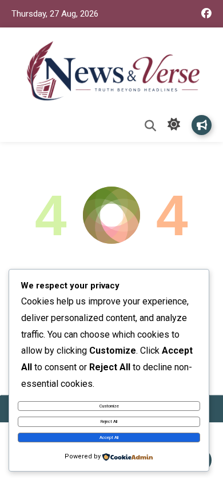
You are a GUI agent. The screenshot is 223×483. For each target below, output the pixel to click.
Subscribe (202, 125)
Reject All (109, 421)
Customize (109, 406)
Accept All (108, 437)
